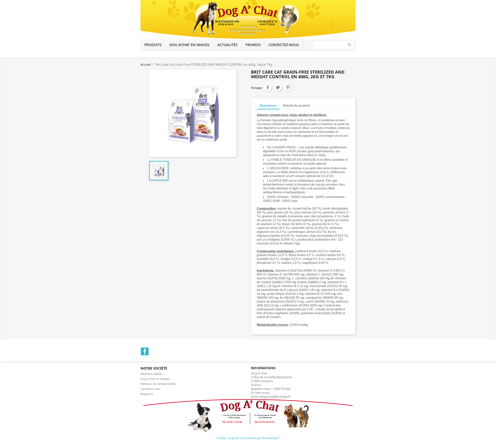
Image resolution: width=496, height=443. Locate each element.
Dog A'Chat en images (189, 44)
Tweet (278, 87)
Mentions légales (151, 374)
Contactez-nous (284, 44)
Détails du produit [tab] (296, 105)
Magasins (146, 394)
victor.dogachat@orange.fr (271, 396)
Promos (253, 44)
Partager (268, 87)
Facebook (145, 351)
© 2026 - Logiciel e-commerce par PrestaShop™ (248, 438)
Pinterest (288, 87)
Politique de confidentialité (158, 384)
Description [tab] (268, 105)
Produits (153, 44)
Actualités (227, 44)
